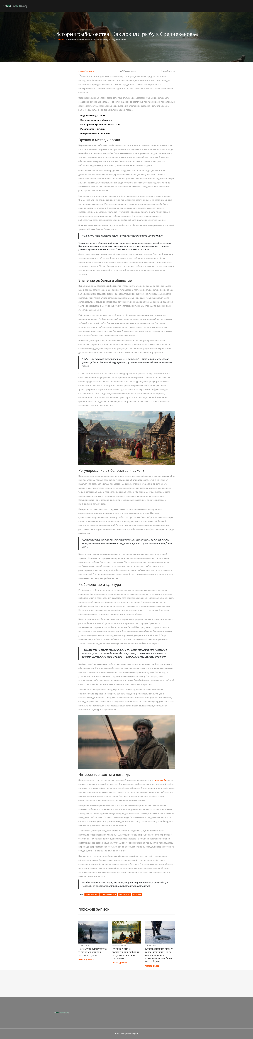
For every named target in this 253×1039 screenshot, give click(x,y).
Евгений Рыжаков (86, 71)
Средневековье (108, 894)
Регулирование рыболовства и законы (100, 124)
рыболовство (92, 894)
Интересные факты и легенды (95, 133)
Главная (61, 39)
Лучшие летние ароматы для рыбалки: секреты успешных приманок (126, 953)
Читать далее (85, 959)
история (137, 894)
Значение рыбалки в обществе (96, 120)
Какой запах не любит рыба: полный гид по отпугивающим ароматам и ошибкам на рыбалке (159, 955)
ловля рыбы (161, 780)
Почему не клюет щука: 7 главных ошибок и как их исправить (93, 952)
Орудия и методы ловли (92, 115)
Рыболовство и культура (93, 129)
